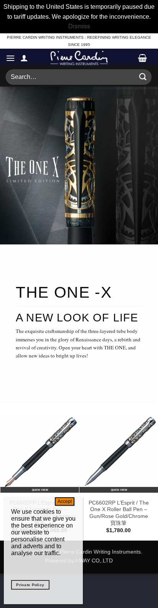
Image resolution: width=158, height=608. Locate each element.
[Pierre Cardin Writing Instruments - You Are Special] (79, 58)
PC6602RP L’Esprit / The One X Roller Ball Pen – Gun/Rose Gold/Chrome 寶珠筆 (119, 513)
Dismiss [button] (79, 26)
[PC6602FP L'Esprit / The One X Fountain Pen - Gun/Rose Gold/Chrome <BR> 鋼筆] (39, 453)
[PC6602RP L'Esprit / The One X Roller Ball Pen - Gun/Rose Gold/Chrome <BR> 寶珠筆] (118, 453)
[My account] (24, 57)
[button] (10, 58)
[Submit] (143, 76)
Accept (65, 501)
